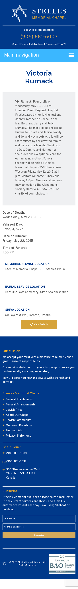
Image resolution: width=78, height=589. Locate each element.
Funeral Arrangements (20, 405)
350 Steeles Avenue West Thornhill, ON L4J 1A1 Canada (23, 474)
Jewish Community (18, 420)
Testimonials (14, 430)
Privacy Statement (18, 436)
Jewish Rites (14, 410)
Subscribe (39, 535)
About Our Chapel (17, 415)
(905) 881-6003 (39, 37)
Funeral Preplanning (19, 399)
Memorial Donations (19, 425)
